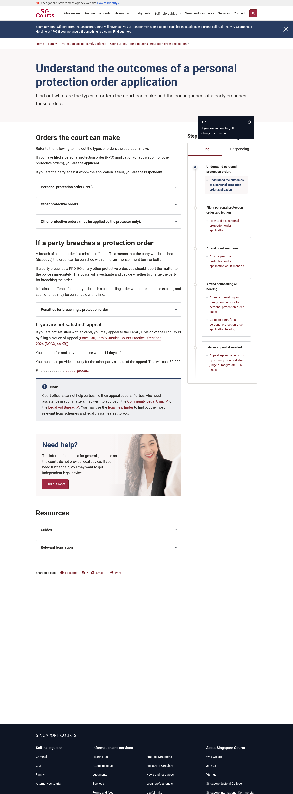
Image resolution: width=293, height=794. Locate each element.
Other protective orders (59, 204)
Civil (39, 766)
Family (52, 44)
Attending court (103, 766)
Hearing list (123, 13)
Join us (211, 766)
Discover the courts (97, 13)
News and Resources (199, 13)
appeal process (77, 370)
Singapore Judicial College (224, 783)
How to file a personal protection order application (224, 225)
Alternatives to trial (48, 783)
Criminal (41, 757)
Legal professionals (159, 783)
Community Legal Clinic (146, 401)
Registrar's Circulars (159, 766)
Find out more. (122, 31)
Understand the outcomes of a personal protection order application (227, 184)
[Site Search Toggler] (253, 13)
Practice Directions (159, 757)
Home (40, 44)
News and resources (160, 774)
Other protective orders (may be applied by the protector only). (91, 221)
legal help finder (120, 407)
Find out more (55, 484)
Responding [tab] (239, 149)
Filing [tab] (205, 149)
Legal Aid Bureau (61, 407)
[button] (108, 3)
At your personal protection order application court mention (227, 261)
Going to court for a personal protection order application (148, 44)
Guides (46, 530)
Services (224, 13)
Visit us (211, 774)
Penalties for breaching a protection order (74, 309)
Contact (239, 13)
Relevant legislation (57, 547)
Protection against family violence (83, 44)
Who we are (71, 13)
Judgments (142, 13)
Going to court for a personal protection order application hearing (227, 324)
